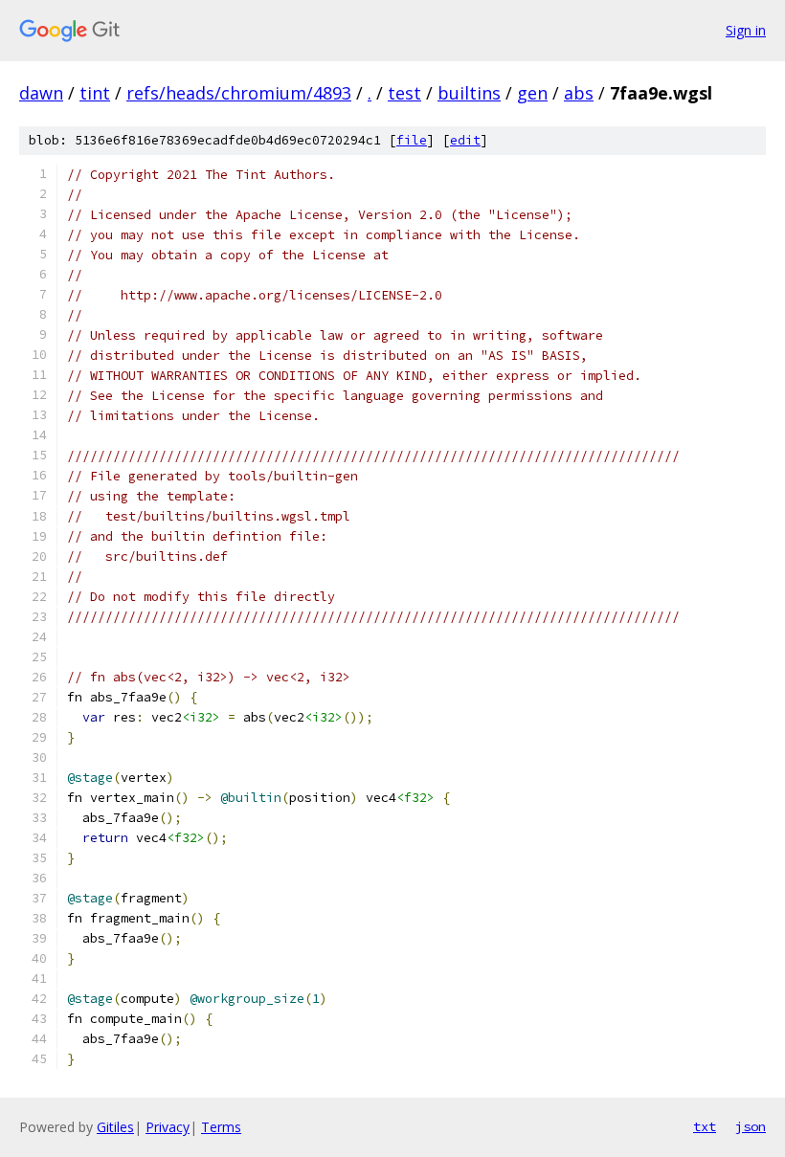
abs (579, 92)
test (404, 92)
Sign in (746, 30)
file (411, 140)
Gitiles (115, 1127)
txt (704, 1126)
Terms (221, 1127)
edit (465, 140)
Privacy (168, 1127)
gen (532, 92)
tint (94, 92)
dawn (41, 92)
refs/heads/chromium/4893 (238, 92)
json (750, 1126)
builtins (469, 92)
